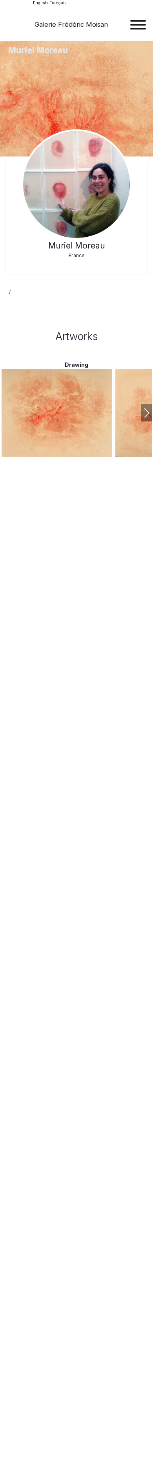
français (58, 3)
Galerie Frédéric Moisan (71, 24)
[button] (146, 413)
